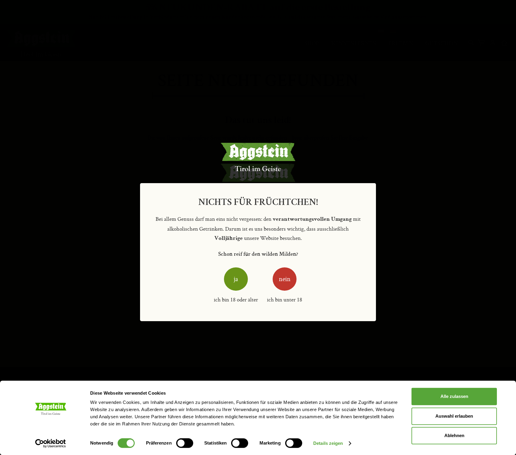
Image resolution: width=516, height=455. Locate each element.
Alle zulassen (454, 396)
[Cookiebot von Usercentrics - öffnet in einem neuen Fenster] (50, 443)
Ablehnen (454, 435)
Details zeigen (328, 443)
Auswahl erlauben (454, 416)
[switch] (184, 443)
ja (236, 279)
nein (285, 279)
